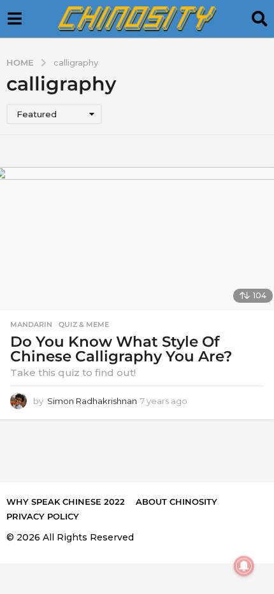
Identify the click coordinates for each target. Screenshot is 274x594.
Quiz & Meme (84, 324)
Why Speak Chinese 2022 (65, 501)
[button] (14, 19)
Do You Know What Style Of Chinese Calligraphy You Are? (121, 349)
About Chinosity (176, 501)
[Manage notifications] (244, 566)
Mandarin (31, 324)
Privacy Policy (42, 516)
